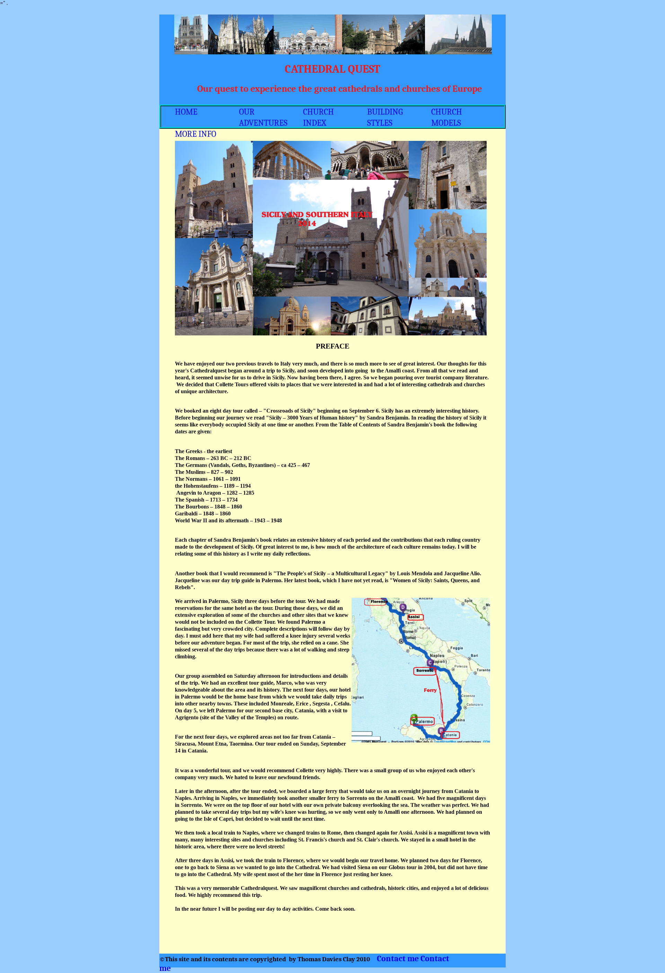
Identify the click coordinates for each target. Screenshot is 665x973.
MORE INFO (195, 134)
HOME (186, 112)
